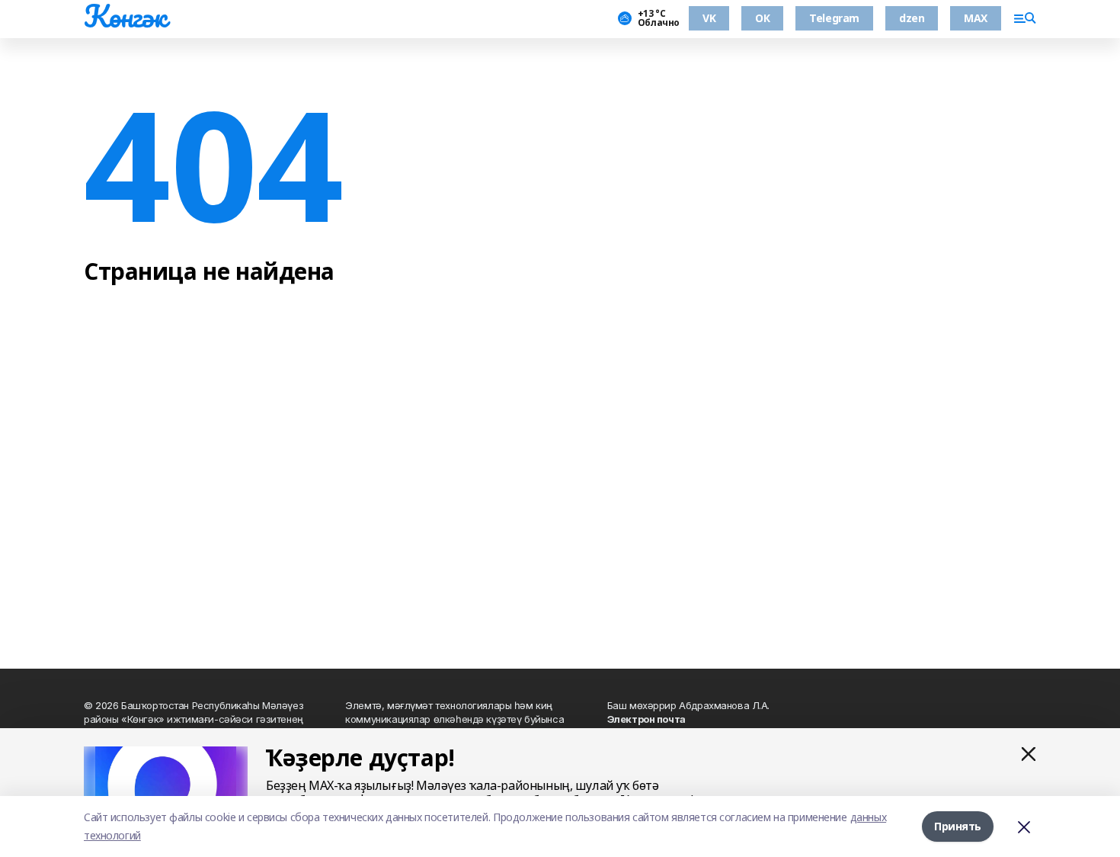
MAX (975, 18)
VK (708, 18)
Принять (957, 826)
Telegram (834, 18)
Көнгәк (125, 16)
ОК (762, 18)
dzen (911, 18)
